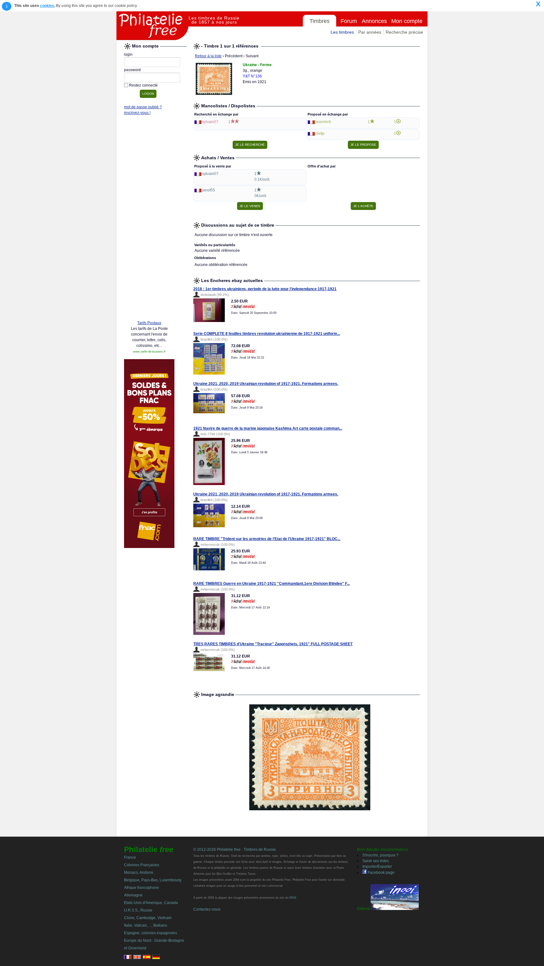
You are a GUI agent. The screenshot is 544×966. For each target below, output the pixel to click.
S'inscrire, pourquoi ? (380, 855)
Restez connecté (143, 85)
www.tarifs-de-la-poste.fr (149, 351)
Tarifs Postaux (149, 323)
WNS (292, 897)
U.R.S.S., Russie (138, 910)
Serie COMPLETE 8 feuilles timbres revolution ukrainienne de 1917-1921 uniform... (266, 333)
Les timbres (342, 32)
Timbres (319, 21)
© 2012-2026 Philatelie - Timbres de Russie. (235, 849)
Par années (369, 32)
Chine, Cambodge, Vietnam (148, 918)
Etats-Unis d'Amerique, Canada (151, 903)
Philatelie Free (152, 25)
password (132, 70)
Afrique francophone (141, 887)
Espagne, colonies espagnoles (150, 933)
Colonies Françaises (141, 865)
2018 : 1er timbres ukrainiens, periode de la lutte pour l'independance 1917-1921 (265, 289)
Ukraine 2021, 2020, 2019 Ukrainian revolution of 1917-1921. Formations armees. (265, 383)
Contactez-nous (206, 909)
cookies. (47, 5)
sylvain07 (210, 122)
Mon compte (406, 21)
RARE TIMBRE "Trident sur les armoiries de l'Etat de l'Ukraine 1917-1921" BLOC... (266, 539)
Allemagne (133, 895)
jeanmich (323, 122)
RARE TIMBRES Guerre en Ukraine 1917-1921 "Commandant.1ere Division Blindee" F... (271, 583)
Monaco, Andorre (138, 872)
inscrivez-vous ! (137, 112)
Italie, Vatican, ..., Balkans (145, 925)
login (128, 54)
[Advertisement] (149, 219)
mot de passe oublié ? (143, 107)
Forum (349, 21)
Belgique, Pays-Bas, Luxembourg (152, 880)
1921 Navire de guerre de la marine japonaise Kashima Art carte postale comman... (267, 428)
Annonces (374, 21)
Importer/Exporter (377, 866)
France (130, 857)
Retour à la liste (208, 56)
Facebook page (380, 872)
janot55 (208, 190)
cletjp (320, 133)
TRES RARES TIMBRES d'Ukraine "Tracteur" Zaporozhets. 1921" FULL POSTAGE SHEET (273, 644)
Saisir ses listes (375, 861)
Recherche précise (404, 32)
